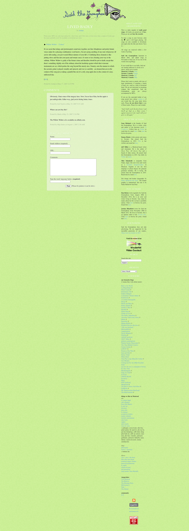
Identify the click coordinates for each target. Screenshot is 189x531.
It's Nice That (125, 369)
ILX (122, 495)
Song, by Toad (125, 373)
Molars (123, 319)
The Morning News (127, 483)
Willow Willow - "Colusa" (55, 44)
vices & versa (125, 426)
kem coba (124, 410)
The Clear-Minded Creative (129, 345)
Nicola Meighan (126, 333)
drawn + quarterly (126, 449)
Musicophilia (125, 329)
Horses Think (125, 355)
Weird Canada (125, 290)
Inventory (124, 378)
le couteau (124, 412)
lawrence (124, 408)
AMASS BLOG (126, 376)
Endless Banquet (126, 294)
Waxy (123, 380)
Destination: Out (126, 292)
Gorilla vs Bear (126, 307)
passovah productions (127, 463)
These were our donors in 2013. (131, 233)
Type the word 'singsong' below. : (65, 179)
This (139, 141)
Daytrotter (124, 321)
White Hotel (125, 357)
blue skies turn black (127, 459)
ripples (123, 422)
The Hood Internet (127, 392)
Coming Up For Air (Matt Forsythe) (132, 363)
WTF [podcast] (126, 382)
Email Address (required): (59, 143)
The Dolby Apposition (128, 315)
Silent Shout (125, 311)
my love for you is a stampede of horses (133, 367)
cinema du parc (126, 467)
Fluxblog (124, 335)
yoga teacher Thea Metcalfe (129, 471)
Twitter (142, 129)
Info (46, 79)
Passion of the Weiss (127, 351)
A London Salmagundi (128, 300)
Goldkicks (124, 388)
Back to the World (127, 286)
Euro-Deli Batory (126, 404)
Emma (136, 73)
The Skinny (125, 489)
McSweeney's (125, 485)
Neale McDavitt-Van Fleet (129, 180)
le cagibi (124, 465)
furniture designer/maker (135, 165)
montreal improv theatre (128, 461)
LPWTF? (124, 349)
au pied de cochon (126, 414)
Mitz (135, 77)
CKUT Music (125, 339)
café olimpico (125, 402)
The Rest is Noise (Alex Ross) (130, 386)
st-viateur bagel (126, 400)
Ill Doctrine (125, 298)
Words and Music (126, 303)
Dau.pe (123, 302)
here (135, 131)
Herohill (123, 309)
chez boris (124, 420)
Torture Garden (126, 347)
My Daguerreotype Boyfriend (130, 390)
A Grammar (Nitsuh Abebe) (130, 296)
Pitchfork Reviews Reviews (129, 325)
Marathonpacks (126, 371)
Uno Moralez (125, 361)
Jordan (81, 30)
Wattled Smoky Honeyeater (129, 343)
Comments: (54, 157)
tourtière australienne (127, 418)
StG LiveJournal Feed (134, 508)
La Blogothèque (126, 288)
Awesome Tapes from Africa (130, 317)
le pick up (124, 406)
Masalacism (124, 384)
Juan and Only (125, 353)
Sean (135, 71)
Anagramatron (125, 331)
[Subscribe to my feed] (133, 500)
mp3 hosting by (133, 511)
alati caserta (125, 424)
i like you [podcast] (127, 327)
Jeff (135, 75)
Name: (52, 136)
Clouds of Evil (125, 313)
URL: (52, 150)
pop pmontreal (125, 469)
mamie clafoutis (126, 416)
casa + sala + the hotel (128, 457)
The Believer (125, 481)
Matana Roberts (126, 323)
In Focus (124, 375)
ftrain (123, 365)
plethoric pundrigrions (128, 341)
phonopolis (124, 448)
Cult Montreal (125, 479)
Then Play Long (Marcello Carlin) (132, 359)
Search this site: (126, 258)
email (129, 157)
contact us (141, 99)
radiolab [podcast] (126, 337)
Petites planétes (126, 305)
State (122, 487)
